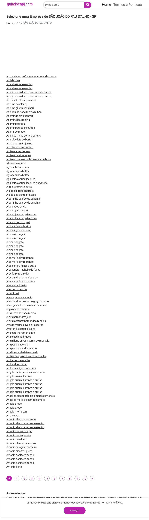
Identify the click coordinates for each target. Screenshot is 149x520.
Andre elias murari (16, 364)
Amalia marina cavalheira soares (24, 324)
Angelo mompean (16, 411)
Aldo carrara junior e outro (21, 265)
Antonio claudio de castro (21, 443)
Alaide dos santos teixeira (21, 194)
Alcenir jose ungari (17, 210)
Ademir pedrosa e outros (20, 127)
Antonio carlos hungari (19, 431)
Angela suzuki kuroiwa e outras (24, 380)
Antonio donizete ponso (20, 454)
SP (18, 23)
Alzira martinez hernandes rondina (26, 320)
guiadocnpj (20, 4)
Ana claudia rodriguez (18, 336)
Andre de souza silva (18, 360)
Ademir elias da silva (18, 119)
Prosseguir (74, 510)
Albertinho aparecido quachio (23, 198)
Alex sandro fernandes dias (22, 277)
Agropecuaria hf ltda (18, 171)
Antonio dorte (14, 466)
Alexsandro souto (16, 289)
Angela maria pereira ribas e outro (25, 372)
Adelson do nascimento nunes (24, 111)
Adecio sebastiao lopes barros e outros (29, 92)
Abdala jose (13, 80)
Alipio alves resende (18, 309)
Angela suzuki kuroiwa (19, 376)
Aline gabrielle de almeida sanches (26, 305)
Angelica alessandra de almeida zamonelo (30, 395)
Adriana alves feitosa (18, 151)
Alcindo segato (15, 242)
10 (84, 478)
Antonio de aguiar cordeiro (21, 447)
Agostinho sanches (17, 167)
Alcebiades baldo (16, 206)
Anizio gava (12, 415)
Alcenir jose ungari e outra (21, 214)
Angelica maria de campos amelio (25, 399)
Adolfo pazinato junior (19, 143)
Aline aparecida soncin (19, 297)
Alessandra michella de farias (23, 269)
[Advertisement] (74, 51)
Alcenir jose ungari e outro (21, 218)
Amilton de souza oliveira (20, 328)
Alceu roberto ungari (18, 222)
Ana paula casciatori (17, 344)
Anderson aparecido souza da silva (26, 356)
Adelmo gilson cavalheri (20, 108)
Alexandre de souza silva (20, 281)
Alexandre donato (16, 285)
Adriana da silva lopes (18, 155)
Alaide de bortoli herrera (20, 190)
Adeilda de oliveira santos (21, 100)
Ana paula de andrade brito (21, 348)
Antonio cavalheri (16, 439)
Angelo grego (14, 403)
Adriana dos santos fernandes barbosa (28, 159)
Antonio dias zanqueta (19, 451)
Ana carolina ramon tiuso (20, 332)
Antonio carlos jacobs (18, 435)
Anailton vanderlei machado (22, 352)
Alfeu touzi (12, 293)
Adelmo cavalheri (16, 104)
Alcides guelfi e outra (18, 230)
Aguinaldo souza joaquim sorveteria (27, 182)
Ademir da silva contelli (19, 115)
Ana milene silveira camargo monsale (27, 340)
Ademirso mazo (15, 131)
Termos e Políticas (111, 502)
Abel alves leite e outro (19, 84)
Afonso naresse (15, 163)
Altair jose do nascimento (21, 313)
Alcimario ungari (15, 234)
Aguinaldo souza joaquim (20, 178)
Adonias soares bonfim (19, 147)
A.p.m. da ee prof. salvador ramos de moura (31, 76)
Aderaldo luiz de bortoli (19, 139)
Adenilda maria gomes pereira (23, 135)
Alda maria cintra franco (20, 257)
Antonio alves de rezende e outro (25, 423)
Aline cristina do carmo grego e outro (27, 301)
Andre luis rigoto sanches (21, 368)
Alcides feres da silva (18, 226)
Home (10, 23)
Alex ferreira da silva (18, 273)
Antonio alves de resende (21, 419)
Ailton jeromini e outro (19, 186)
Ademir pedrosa (15, 123)
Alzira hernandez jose (18, 316)
